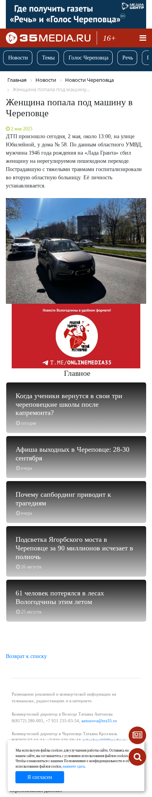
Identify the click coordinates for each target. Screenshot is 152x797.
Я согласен (39, 777)
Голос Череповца (88, 58)
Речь (127, 58)
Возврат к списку (26, 656)
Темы (48, 58)
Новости (18, 58)
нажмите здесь (74, 766)
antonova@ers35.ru (99, 720)
